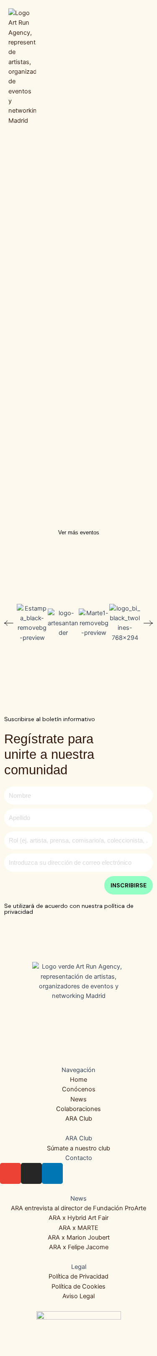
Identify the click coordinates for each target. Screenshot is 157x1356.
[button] (143, 67)
